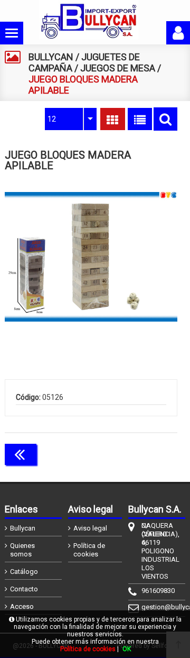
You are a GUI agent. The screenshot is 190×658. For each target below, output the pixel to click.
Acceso (22, 606)
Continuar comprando (130, 453)
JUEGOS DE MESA (117, 68)
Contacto (24, 589)
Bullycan (22, 528)
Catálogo (24, 571)
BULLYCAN (50, 56)
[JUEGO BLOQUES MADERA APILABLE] (91, 256)
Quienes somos (22, 550)
